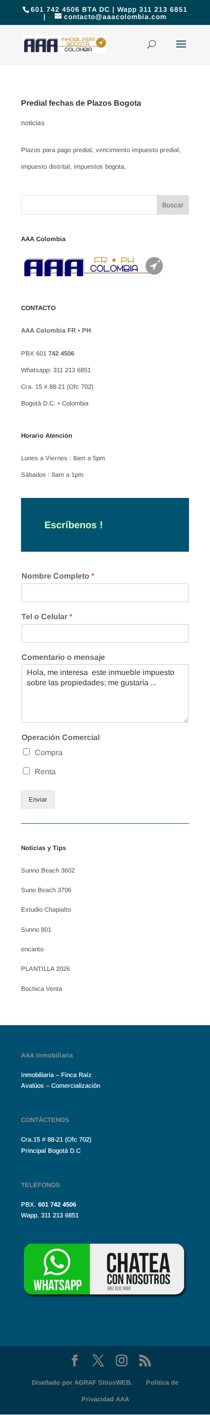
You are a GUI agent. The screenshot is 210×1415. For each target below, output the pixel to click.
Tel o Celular (46, 616)
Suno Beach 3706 (46, 890)
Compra (49, 752)
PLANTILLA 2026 (45, 968)
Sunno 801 (36, 929)
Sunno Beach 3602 (48, 870)
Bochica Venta (41, 988)
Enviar (38, 799)
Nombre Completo (57, 576)
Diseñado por (82, 1382)
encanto (32, 949)
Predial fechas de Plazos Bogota (81, 103)
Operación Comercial (60, 737)
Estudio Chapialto (46, 909)
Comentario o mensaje (63, 657)
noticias (32, 123)
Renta (45, 771)
